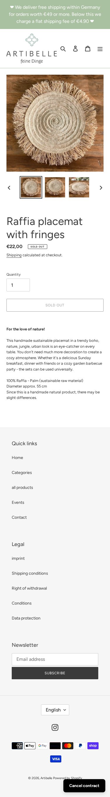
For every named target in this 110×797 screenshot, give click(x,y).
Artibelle (46, 778)
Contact (19, 517)
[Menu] (100, 48)
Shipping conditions (30, 573)
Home (17, 457)
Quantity (13, 274)
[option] (31, 187)
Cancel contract (84, 785)
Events (18, 502)
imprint (18, 558)
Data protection (26, 618)
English (53, 710)
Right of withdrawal (29, 588)
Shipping (14, 255)
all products (22, 487)
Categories (22, 472)
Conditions (22, 603)
